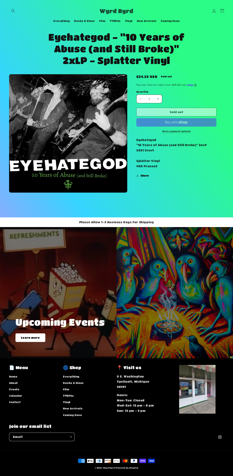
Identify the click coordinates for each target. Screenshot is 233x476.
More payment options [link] (176, 131)
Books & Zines (73, 382)
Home (13, 376)
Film (66, 389)
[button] (13, 11)
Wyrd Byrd (109, 468)
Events (14, 389)
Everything (71, 376)
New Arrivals (72, 408)
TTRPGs (68, 395)
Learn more (30, 337)
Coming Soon (72, 414)
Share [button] (145, 175)
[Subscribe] (70, 437)
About (13, 382)
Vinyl (66, 401)
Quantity (142, 91)
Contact (15, 401)
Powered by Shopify (127, 468)
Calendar (15, 395)
